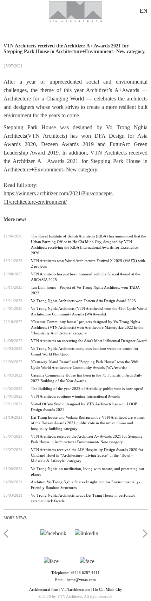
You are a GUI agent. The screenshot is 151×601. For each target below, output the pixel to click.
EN (143, 11)
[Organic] (75, 12)
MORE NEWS (15, 518)
